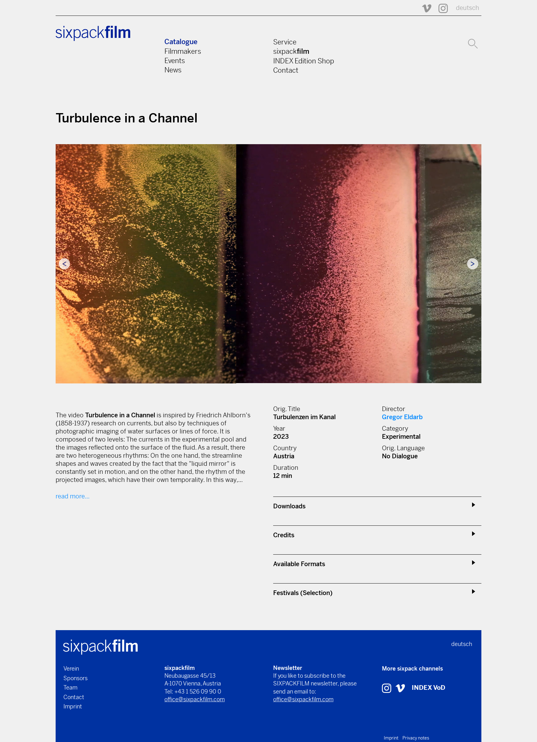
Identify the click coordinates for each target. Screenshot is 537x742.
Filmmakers (182, 51)
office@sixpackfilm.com (194, 699)
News (172, 70)
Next (472, 263)
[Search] (472, 43)
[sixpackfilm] (100, 646)
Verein (71, 668)
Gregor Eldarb (402, 417)
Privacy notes (415, 738)
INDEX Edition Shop (303, 61)
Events (174, 60)
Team (70, 687)
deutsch (467, 8)
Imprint (72, 706)
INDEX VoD (428, 688)
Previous (64, 263)
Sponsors (75, 678)
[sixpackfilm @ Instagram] (440, 8)
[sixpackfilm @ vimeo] (400, 687)
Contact (285, 70)
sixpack (291, 51)
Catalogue (180, 42)
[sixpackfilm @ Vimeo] (423, 8)
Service (284, 42)
